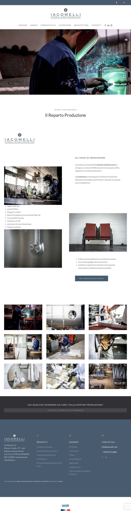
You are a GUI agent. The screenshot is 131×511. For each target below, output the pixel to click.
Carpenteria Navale (44, 447)
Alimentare (65, 25)
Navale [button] (34, 25)
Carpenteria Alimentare (46, 455)
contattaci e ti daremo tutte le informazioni (66, 410)
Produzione (73, 451)
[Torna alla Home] (65, 13)
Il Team (72, 455)
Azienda (23, 25)
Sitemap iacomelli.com (27, 481)
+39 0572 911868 (110, 452)
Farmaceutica (48, 25)
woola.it (18, 481)
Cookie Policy (45, 481)
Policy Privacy (37, 481)
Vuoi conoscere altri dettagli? (91, 278)
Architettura (81, 25)
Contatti (96, 25)
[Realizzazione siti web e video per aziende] (65, 507)
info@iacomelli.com (109, 447)
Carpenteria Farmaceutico (47, 451)
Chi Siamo (73, 447)
